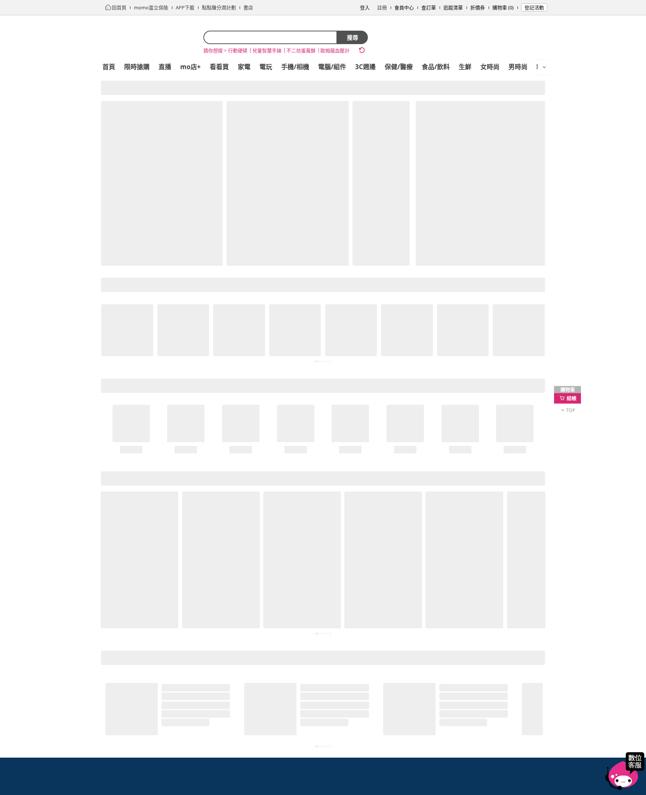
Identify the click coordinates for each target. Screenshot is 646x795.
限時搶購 (137, 66)
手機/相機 (295, 66)
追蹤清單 (453, 7)
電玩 (265, 66)
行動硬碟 (237, 50)
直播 (165, 66)
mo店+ (190, 66)
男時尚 (517, 66)
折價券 (477, 7)
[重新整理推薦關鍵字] (361, 50)
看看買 (219, 66)
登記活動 (534, 7)
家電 (244, 66)
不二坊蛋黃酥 (301, 50)
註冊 (382, 7)
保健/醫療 (399, 66)
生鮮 (465, 66)
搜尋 (352, 37)
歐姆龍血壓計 (335, 50)
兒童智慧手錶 (267, 50)
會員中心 (404, 7)
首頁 (108, 66)
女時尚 (489, 66)
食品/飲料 (436, 66)
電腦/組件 (332, 66)
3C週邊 (365, 66)
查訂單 (428, 7)
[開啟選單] (544, 67)
